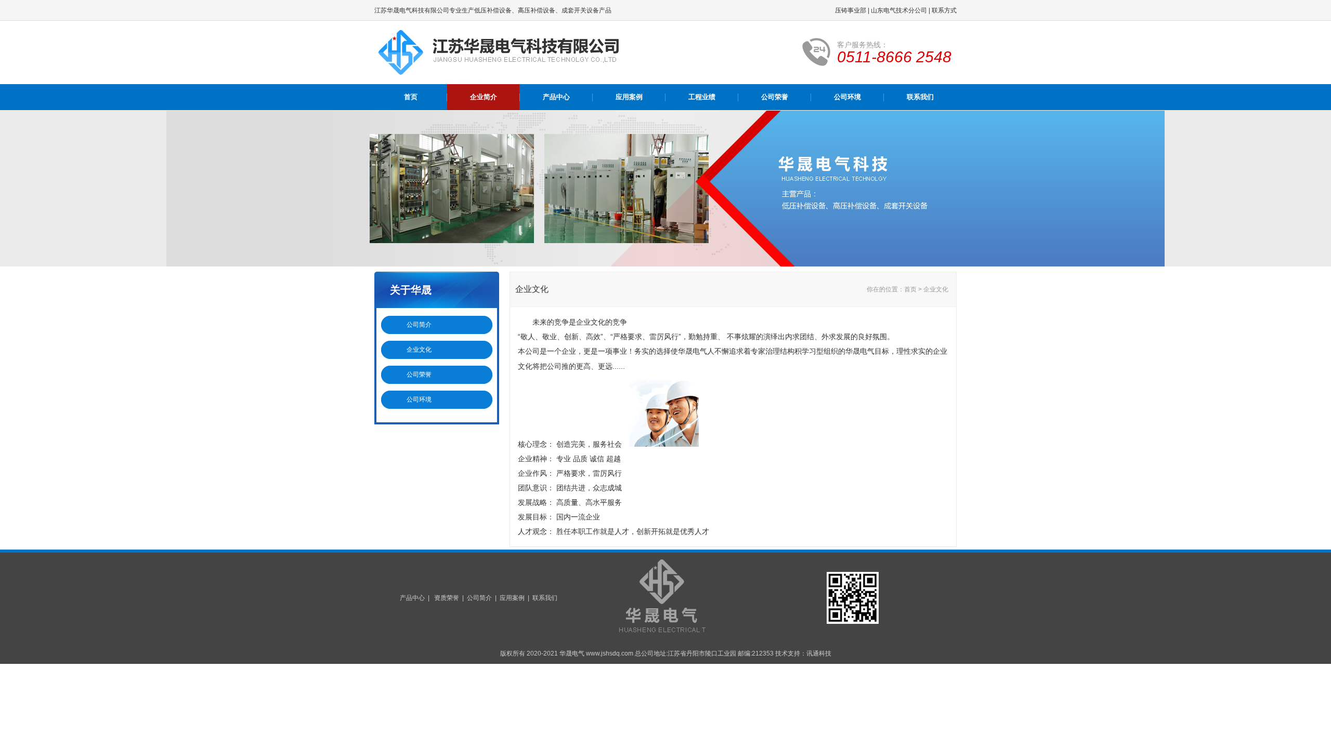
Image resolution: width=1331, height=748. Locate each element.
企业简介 (483, 97)
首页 (410, 97)
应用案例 (629, 97)
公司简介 (419, 324)
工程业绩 (701, 97)
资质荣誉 (446, 598)
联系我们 (920, 97)
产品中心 (556, 97)
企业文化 (419, 349)
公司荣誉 (774, 97)
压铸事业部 (850, 10)
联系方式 (944, 10)
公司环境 (847, 97)
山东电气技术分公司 (899, 10)
